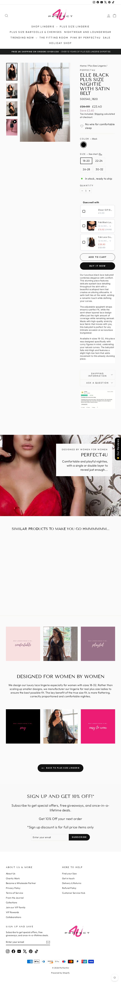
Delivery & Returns (71, 883)
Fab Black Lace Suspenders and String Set (105, 222)
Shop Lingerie (43, 26)
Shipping (98, 113)
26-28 (86, 169)
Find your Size (69, 873)
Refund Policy (69, 888)
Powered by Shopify (60, 973)
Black (83, 145)
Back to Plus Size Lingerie (63, 768)
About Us (10, 873)
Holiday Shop (60, 43)
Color (88, 138)
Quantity (86, 185)
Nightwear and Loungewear (87, 31)
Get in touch (68, 878)
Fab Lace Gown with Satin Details (105, 237)
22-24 (99, 160)
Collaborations (13, 917)
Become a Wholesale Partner (21, 883)
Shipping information (97, 374)
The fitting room (53, 37)
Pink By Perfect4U (85, 37)
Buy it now (97, 266)
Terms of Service (14, 892)
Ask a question (97, 382)
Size (89, 154)
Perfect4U (87, 70)
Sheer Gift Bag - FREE (105, 210)
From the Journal (15, 897)
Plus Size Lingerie (75, 26)
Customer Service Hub (73, 892)
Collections (11, 902)
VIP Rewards (12, 912)
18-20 (86, 160)
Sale (107, 37)
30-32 (99, 169)
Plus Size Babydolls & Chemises (36, 31)
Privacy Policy (13, 888)
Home (83, 65)
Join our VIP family (16, 907)
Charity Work (13, 878)
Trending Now (22, 37)
